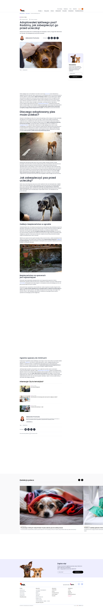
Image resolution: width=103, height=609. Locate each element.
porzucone (47, 93)
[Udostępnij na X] (54, 38)
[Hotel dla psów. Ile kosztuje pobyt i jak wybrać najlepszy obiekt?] (41, 399)
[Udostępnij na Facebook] (49, 38)
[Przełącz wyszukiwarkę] (82, 9)
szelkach (59, 239)
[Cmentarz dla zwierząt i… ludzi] (41, 409)
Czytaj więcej (28, 421)
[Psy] (22, 10)
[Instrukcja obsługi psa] (41, 390)
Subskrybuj (75, 76)
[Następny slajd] (82, 480)
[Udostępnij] (57, 38)
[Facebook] (82, 584)
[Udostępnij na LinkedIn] (52, 38)
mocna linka (22, 283)
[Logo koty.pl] (72, 584)
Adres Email (72, 73)
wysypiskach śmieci (24, 125)
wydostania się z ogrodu (43, 103)
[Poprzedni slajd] (79, 480)
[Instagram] (79, 584)
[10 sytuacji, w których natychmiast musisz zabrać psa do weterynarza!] (51, 509)
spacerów (27, 362)
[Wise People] (78, 605)
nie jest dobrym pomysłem (43, 370)
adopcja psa (25, 69)
